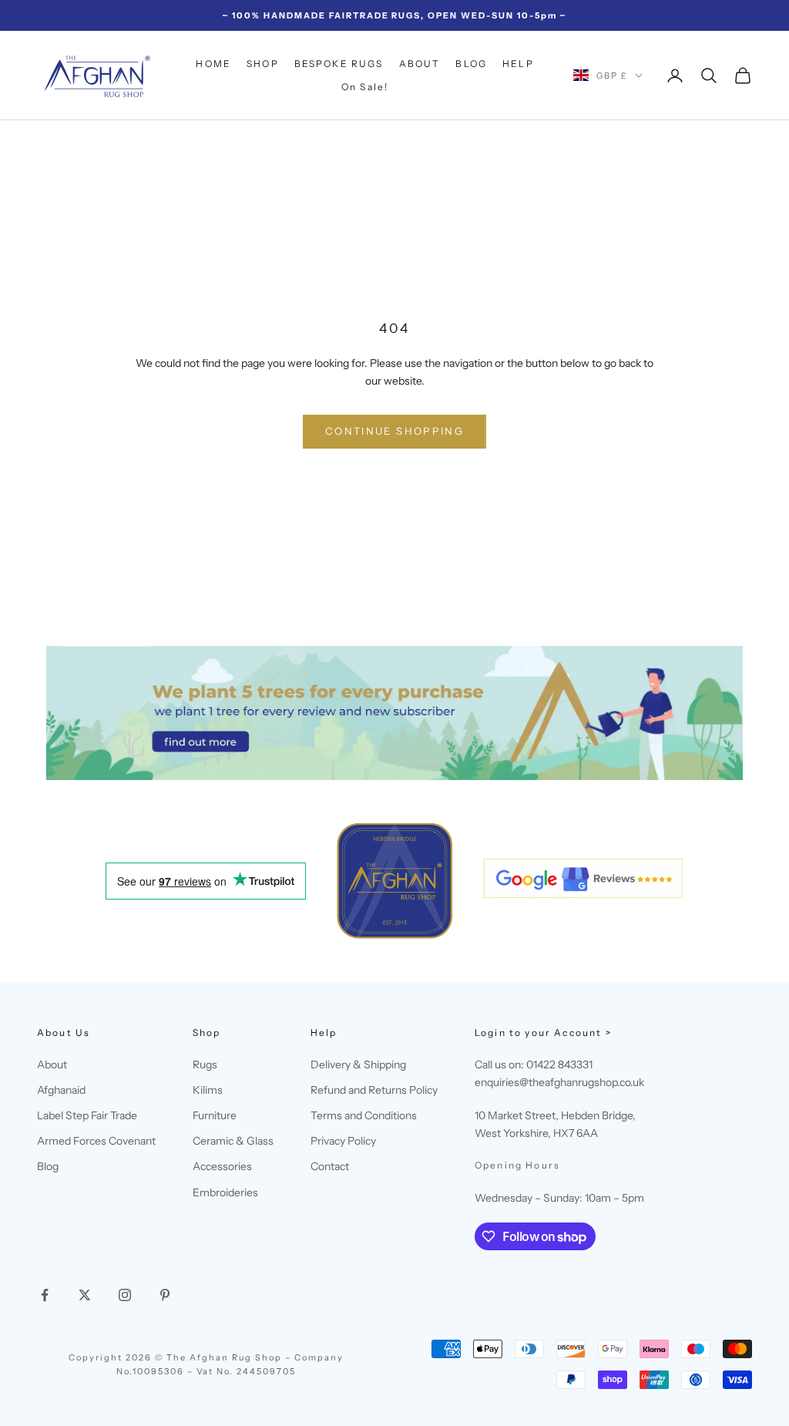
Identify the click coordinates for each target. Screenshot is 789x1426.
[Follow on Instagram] (125, 1295)
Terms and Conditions (364, 1115)
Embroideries (225, 1192)
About (52, 1064)
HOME (213, 63)
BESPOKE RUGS (339, 63)
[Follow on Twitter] (84, 1295)
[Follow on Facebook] (44, 1295)
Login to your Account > (543, 1032)
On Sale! (364, 86)
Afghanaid (61, 1090)
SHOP (263, 63)
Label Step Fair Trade (87, 1115)
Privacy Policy (343, 1141)
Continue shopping (394, 431)
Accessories (222, 1166)
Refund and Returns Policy (374, 1090)
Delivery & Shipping (358, 1064)
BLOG (471, 63)
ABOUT (420, 63)
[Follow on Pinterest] (165, 1295)
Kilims (208, 1090)
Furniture (215, 1115)
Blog (48, 1166)
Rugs (205, 1064)
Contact (330, 1166)
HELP (518, 63)
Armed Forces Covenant (96, 1141)
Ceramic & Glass (233, 1141)
